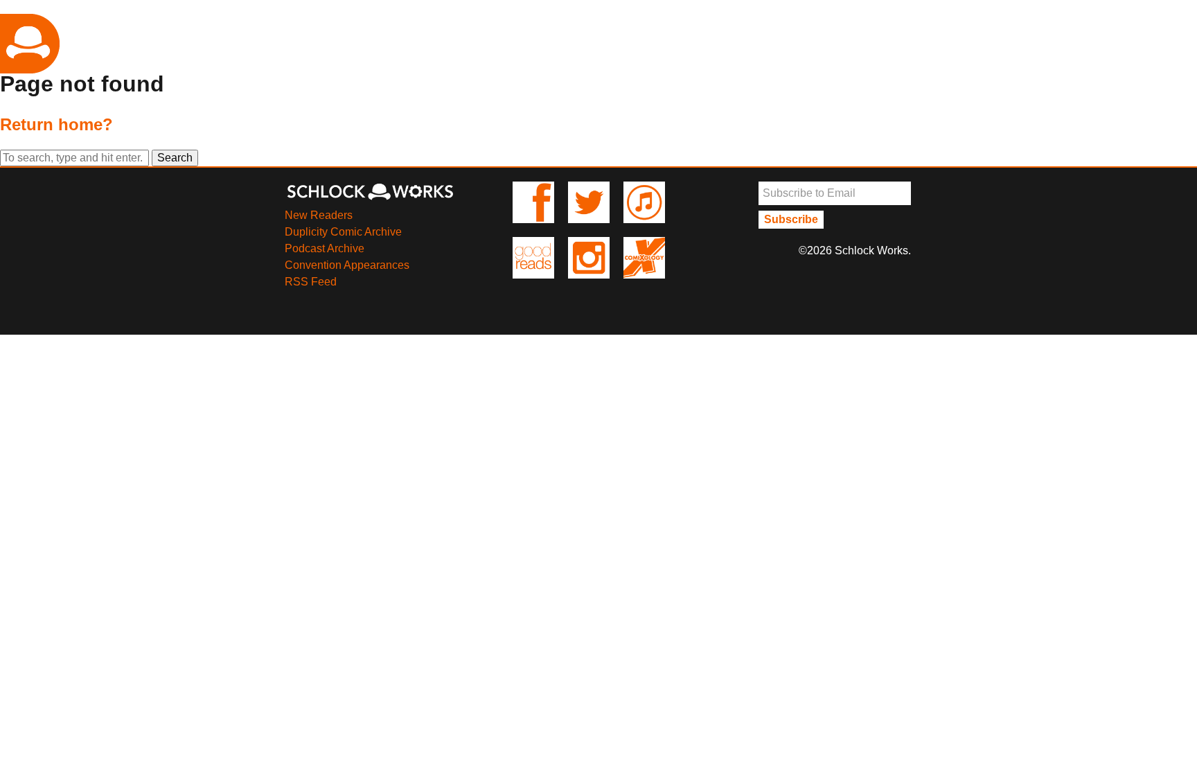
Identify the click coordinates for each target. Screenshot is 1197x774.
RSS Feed (311, 282)
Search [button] (175, 158)
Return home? (56, 124)
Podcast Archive (324, 248)
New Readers (319, 215)
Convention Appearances (347, 265)
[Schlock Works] (370, 198)
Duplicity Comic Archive (343, 232)
